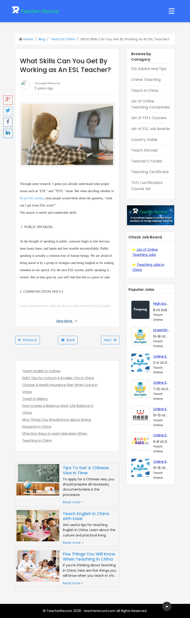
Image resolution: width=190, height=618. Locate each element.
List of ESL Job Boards (150, 128)
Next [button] (108, 340)
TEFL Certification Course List (147, 185)
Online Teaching (146, 79)
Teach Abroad (144, 150)
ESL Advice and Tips (148, 68)
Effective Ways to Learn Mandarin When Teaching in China (54, 437)
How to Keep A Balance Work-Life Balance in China (57, 409)
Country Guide (144, 139)
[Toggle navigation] (171, 11)
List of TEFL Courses (148, 117)
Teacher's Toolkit (146, 161)
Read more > (73, 502)
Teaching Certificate (150, 171)
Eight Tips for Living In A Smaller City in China (58, 378)
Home (27, 39)
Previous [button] (29, 340)
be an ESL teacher (32, 198)
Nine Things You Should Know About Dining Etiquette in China (56, 423)
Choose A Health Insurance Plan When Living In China (60, 388)
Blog (41, 39)
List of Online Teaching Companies (150, 104)
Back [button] (70, 340)
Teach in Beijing (35, 398)
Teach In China (63, 39)
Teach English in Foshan (41, 371)
